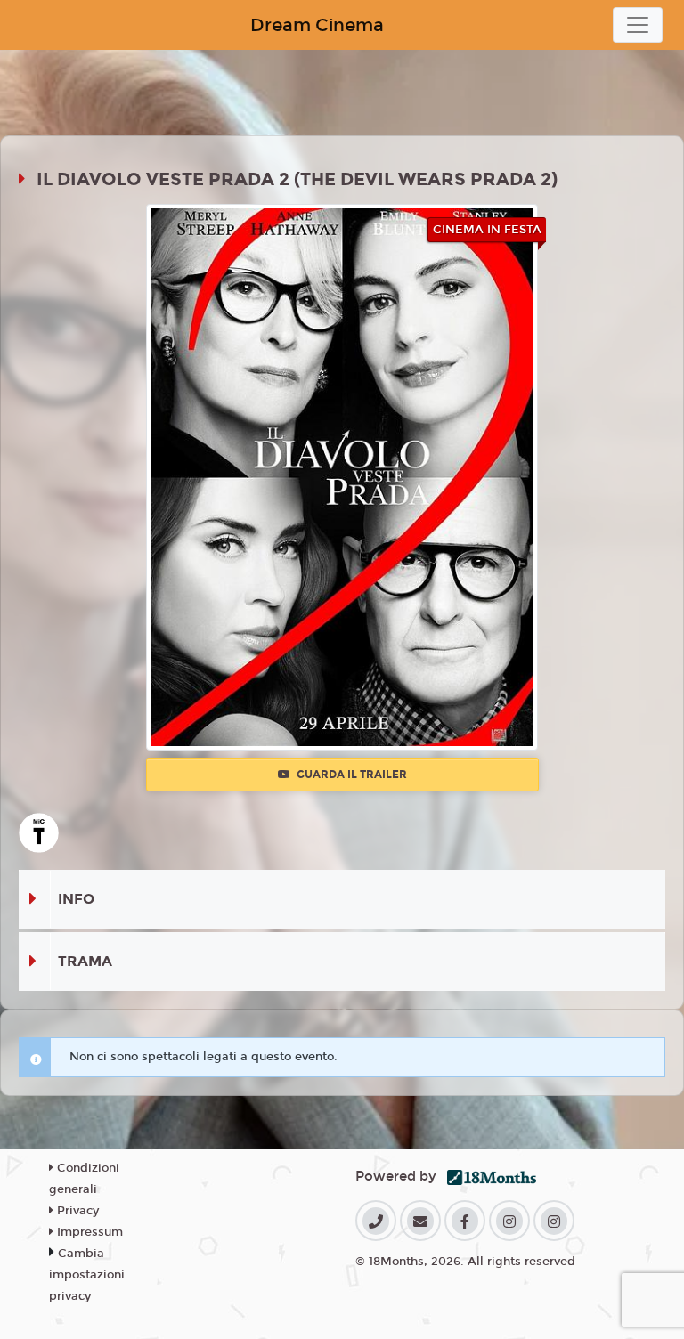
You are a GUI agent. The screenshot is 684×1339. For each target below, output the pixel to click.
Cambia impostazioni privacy (87, 1274)
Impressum (88, 1232)
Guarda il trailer (350, 774)
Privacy (76, 1211)
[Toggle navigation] (638, 25)
